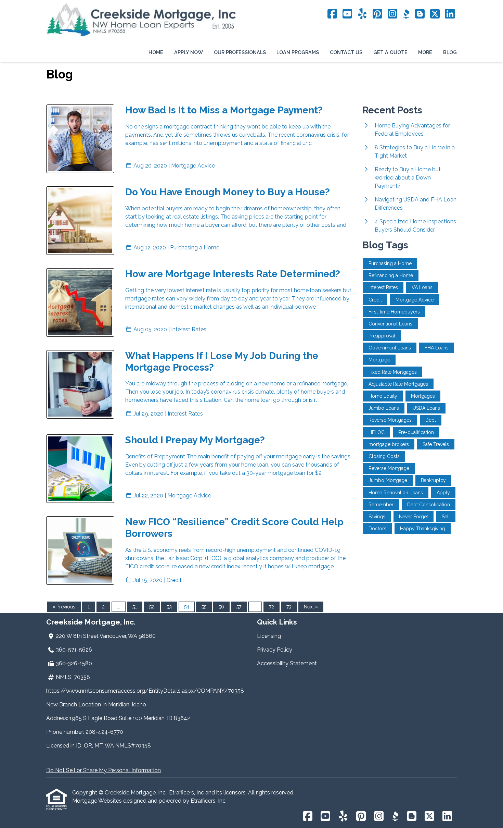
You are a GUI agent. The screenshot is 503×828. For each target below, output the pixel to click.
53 (169, 606)
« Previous (63, 606)
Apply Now (188, 52)
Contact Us (346, 52)
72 (271, 606)
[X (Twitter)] (435, 14)
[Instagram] (392, 14)
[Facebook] (332, 14)
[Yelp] (362, 14)
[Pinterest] (377, 14)
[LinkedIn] (450, 14)
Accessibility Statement (287, 663)
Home (156, 52)
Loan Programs (297, 52)
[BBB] (406, 14)
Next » (311, 606)
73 (289, 606)
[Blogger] (420, 14)
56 (221, 606)
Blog (450, 52)
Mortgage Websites (97, 801)
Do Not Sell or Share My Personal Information (103, 770)
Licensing (269, 636)
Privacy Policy (274, 649)
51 (134, 606)
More (425, 52)
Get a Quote (390, 52)
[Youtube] (347, 14)
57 (238, 606)
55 (204, 606)
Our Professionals (240, 52)
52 (151, 606)
